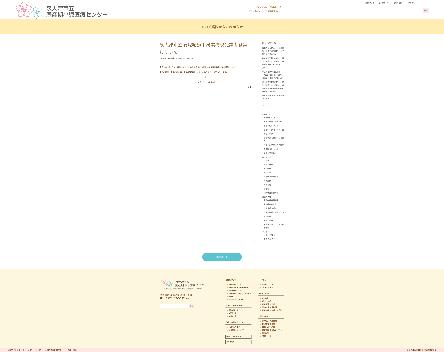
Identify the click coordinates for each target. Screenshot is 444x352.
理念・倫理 (268, 164)
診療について (369, 3)
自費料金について (271, 149)
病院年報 (267, 185)
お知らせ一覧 (222, 257)
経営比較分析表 (270, 208)
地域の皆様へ (398, 3)
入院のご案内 (234, 327)
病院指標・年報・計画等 (272, 310)
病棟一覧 (233, 316)
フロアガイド (269, 239)
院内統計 (267, 216)
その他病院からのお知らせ (184, 58)
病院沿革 (267, 172)
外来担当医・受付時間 (273, 121)
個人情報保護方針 (271, 193)
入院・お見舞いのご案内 (274, 145)
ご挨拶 (266, 160)
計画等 (266, 189)
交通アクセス (269, 235)
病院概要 (267, 168)
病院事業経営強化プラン (274, 212)
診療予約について (271, 125)
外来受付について (271, 117)
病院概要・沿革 (268, 304)
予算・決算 (268, 220)
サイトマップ (35, 350)
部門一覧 (233, 313)
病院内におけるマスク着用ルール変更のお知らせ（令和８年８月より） (273, 51)
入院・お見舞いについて (235, 322)
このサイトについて (15, 350)
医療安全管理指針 (271, 176)
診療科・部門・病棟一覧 (274, 129)
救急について (269, 134)
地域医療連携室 (270, 204)
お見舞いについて (236, 330)
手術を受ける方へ (271, 153)
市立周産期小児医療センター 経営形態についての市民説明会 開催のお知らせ (273, 74)
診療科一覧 (233, 310)
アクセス (411, 3)
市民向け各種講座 (271, 200)
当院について (384, 3)
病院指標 (267, 181)
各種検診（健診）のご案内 (240, 293)
